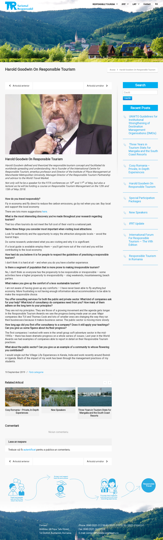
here (44, 211)
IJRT (134, 4)
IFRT (124, 4)
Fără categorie (36, 372)
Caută (127, 98)
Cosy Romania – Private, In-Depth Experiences (139, 169)
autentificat (29, 449)
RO (156, 4)
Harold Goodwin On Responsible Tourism (142, 185)
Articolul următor (95, 85)
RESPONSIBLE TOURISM (104, 4)
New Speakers (138, 212)
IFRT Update (136, 223)
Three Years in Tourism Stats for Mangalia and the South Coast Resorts (143, 149)
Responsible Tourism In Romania (142, 257)
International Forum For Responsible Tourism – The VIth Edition (141, 239)
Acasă (112, 70)
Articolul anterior (20, 85)
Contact (147, 4)
